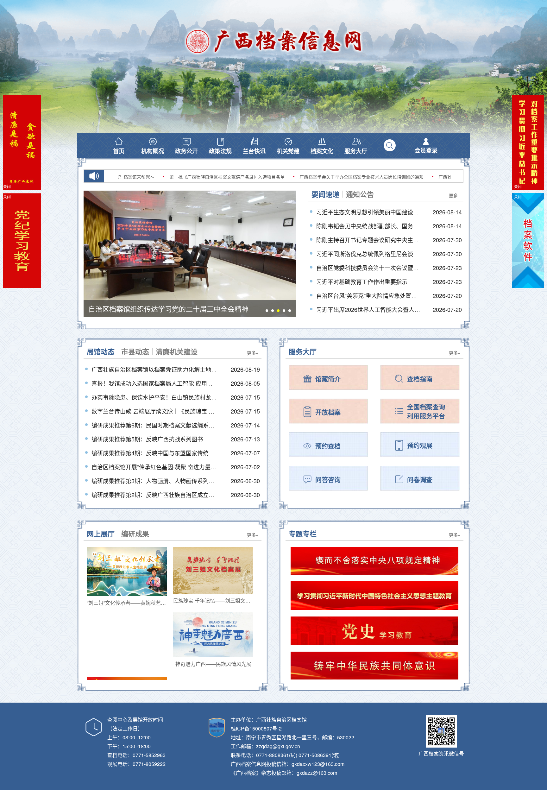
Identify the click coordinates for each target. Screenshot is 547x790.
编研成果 (135, 533)
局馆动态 (101, 351)
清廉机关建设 (177, 351)
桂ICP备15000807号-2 (256, 728)
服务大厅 (303, 351)
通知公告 (360, 194)
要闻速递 (325, 194)
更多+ (454, 195)
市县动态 (135, 351)
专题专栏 (303, 533)
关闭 (518, 186)
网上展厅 (101, 533)
